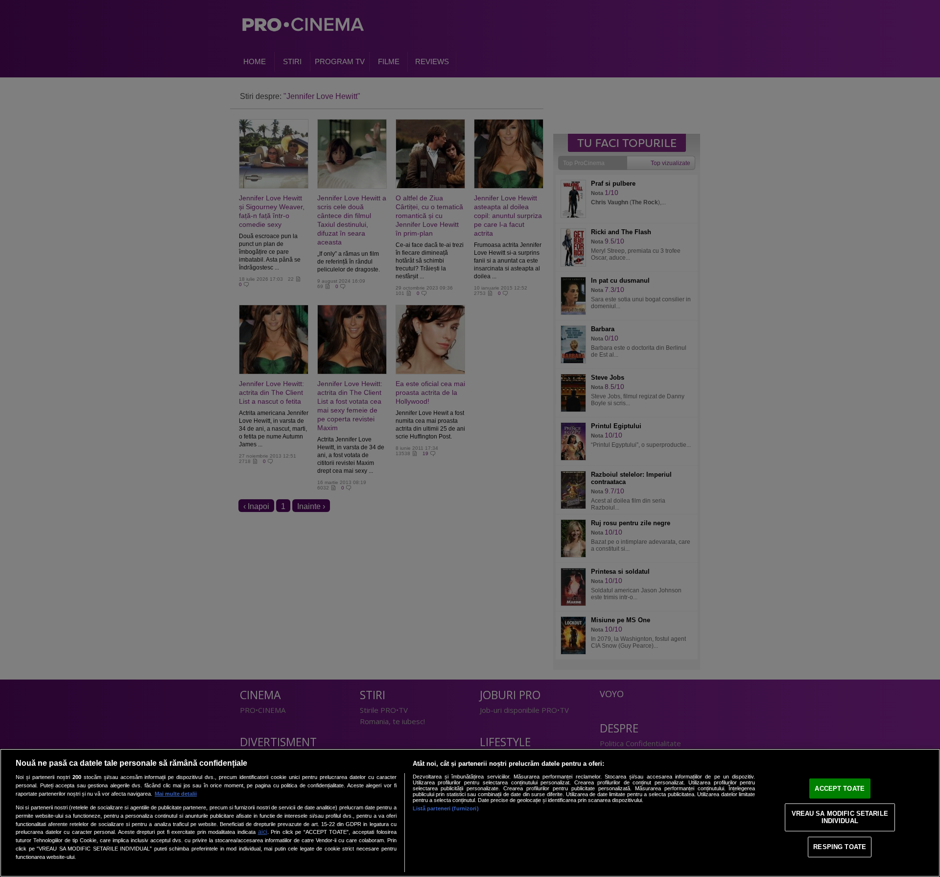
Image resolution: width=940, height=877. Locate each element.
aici (262, 831)
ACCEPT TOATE (840, 788)
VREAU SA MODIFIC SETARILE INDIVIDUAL (840, 817)
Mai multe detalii (176, 794)
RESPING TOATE (839, 847)
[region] (470, 813)
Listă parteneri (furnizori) (446, 808)
